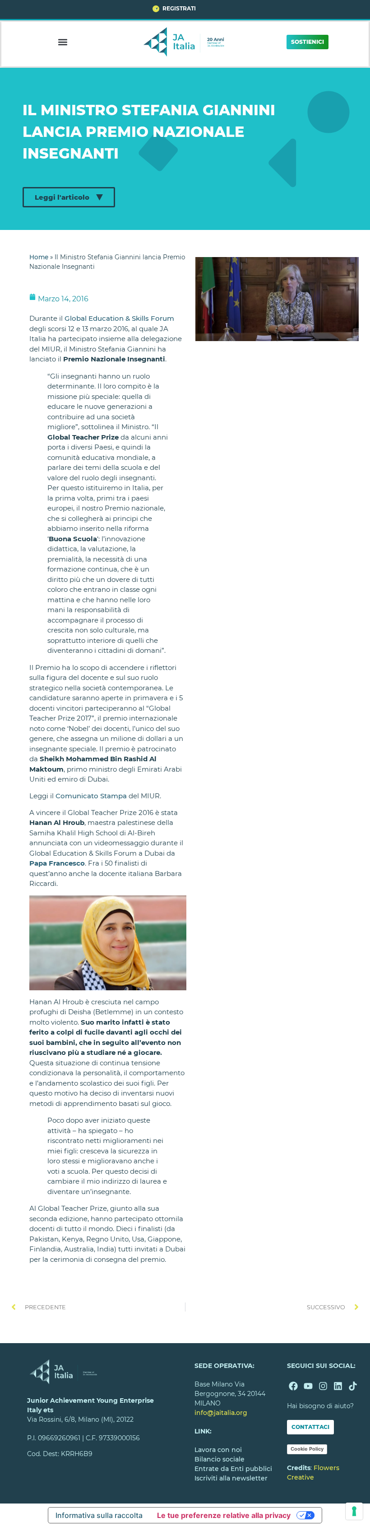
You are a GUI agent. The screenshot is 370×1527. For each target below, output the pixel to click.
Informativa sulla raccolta (99, 1515)
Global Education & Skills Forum (119, 318)
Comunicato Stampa (91, 796)
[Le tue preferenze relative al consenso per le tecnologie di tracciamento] (354, 1511)
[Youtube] (308, 1386)
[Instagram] (323, 1386)
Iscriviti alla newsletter (231, 1478)
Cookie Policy (307, 1449)
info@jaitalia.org (220, 1413)
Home (38, 257)
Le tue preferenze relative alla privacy (224, 1515)
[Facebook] (293, 1386)
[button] (62, 41)
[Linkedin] (338, 1386)
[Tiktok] (353, 1386)
